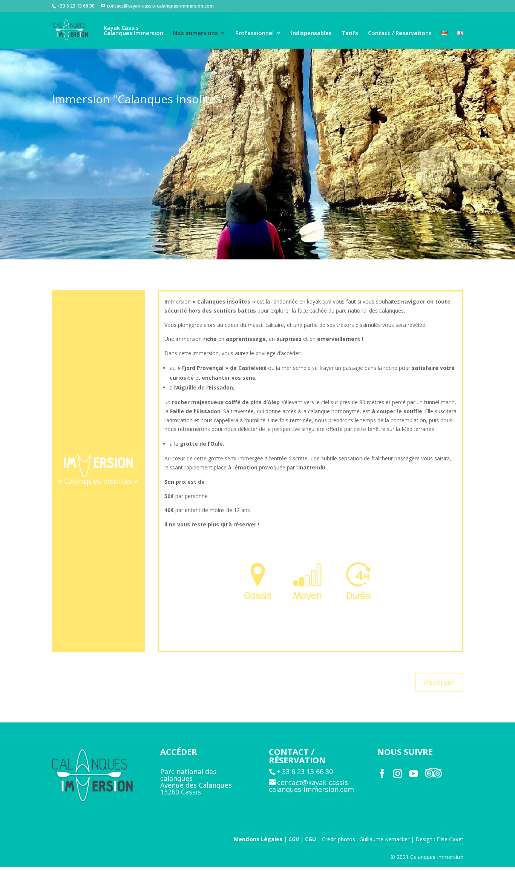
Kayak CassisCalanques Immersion (133, 31)
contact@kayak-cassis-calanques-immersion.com (311, 786)
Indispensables (311, 33)
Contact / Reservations (400, 33)
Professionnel (254, 33)
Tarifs (350, 33)
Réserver (439, 682)
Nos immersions (195, 33)
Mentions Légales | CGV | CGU (275, 839)
